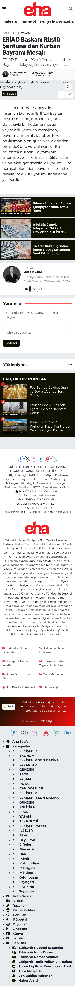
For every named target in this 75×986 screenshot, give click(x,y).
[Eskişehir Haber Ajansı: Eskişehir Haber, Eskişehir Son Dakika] (37, 8)
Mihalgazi (12, 483)
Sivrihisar (10, 487)
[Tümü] (70, 365)
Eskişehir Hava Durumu (51, 650)
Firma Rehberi (24, 910)
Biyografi (20, 924)
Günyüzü (24, 479)
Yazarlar (19, 905)
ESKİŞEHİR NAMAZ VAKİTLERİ (36, 503)
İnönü (45, 479)
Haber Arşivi (52, 687)
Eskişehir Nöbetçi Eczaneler (21, 511)
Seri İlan (19, 915)
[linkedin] (67, 733)
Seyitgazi (61, 483)
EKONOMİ (28, 22)
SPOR (24, 774)
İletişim (50, 495)
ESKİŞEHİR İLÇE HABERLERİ (25, 475)
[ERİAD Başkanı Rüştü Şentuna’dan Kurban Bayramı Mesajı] (37, 84)
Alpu (49, 475)
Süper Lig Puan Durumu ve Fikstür (47, 966)
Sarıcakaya (50, 487)
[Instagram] (40, 289)
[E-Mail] (27, 289)
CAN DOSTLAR (31, 788)
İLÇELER (26, 830)
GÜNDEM (32, 471)
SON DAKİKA (27, 491)
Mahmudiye (59, 479)
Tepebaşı (25, 487)
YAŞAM (26, 33)
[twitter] (24, 733)
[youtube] (46, 733)
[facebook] (14, 733)
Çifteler (11, 479)
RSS (10, 706)
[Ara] (71, 9)
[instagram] (35, 733)
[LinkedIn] (41, 459)
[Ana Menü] (4, 9)
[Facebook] (21, 459)
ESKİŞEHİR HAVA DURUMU (36, 499)
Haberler (9, 33)
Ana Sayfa (20, 741)
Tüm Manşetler (53, 674)
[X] (27, 459)
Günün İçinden (49, 491)
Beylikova (61, 475)
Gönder (11, 343)
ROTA (37, 487)
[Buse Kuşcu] (12, 274)
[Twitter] (33, 289)
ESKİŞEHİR (10, 22)
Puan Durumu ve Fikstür (16, 676)
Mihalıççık (28, 483)
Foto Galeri (21, 896)
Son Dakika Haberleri (20, 687)
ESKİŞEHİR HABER (19, 466)
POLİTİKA (27, 807)
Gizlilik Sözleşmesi (31, 495)
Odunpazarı (45, 483)
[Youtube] (48, 459)
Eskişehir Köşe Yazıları (57, 511)
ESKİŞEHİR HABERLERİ (36, 507)
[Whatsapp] (54, 459)
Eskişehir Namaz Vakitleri (16, 663)
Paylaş (11, 93)
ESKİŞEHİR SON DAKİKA (57, 22)
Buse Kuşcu (33, 272)
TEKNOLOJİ (28, 821)
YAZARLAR (28, 765)
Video (17, 901)
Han (35, 479)
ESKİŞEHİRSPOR (52, 471)
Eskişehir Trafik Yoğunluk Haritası (51, 663)
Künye (17, 933)
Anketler (19, 929)
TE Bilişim (48, 721)
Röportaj (19, 919)
